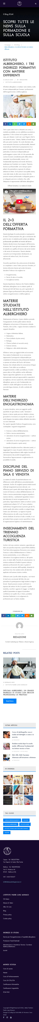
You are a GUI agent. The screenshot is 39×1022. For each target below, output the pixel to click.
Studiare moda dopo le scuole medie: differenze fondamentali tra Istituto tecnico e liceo (23, 746)
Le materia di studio (25, 186)
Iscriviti (5, 950)
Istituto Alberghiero (14, 82)
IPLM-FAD (25, 820)
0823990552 (16, 867)
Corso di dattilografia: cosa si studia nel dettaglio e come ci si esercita (23, 734)
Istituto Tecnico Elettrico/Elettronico (16, 828)
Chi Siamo (6, 899)
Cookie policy (7, 919)
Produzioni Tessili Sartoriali (11, 941)
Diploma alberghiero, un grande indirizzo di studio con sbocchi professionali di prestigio (18, 693)
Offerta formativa (13, 186)
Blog (4, 911)
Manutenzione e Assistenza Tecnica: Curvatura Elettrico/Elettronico (17, 946)
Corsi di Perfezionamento (12, 820)
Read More (9, 701)
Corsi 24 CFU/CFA (9, 980)
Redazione (23, 80)
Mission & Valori (8, 903)
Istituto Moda (24, 751)
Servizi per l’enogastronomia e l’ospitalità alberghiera (19, 937)
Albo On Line (7, 907)
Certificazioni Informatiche (11, 984)
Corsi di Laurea (8, 969)
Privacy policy (7, 915)
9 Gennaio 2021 (9, 682)
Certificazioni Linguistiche (11, 988)
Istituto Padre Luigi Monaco (16, 685)
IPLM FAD (6, 992)
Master (7, 832)
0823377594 (15, 860)
